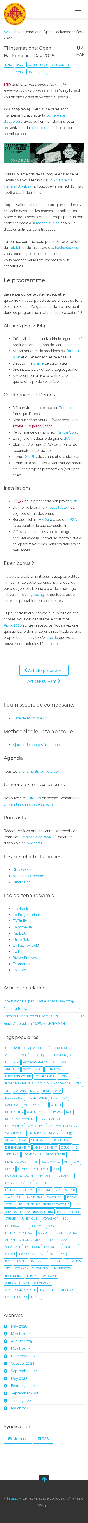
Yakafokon (42, 1282)
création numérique (21, 1218)
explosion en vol (32, 1254)
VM (66, 1161)
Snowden (52, 1247)
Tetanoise (67, 408)
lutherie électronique (58, 1289)
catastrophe (37, 1112)
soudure (45, 1232)
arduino (12, 1069)
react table (58, 507)
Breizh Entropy (25, 958)
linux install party (43, 1133)
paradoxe (65, 1176)
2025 (64, 1254)
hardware (61, 1083)
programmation (35, 1062)
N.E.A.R (70, 1190)
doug (65, 1147)
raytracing (35, 595)
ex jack (32, 945)
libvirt (23, 1169)
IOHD (8, 64)
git (7, 1090)
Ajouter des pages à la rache (36, 745)
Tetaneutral (22, 964)
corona (20, 1090)
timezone (46, 1176)
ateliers (59, 1062)
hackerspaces (66, 248)
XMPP (30, 457)
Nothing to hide (16, 1008)
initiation (53, 1069)
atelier (10, 1055)
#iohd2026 (13, 625)
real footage (15, 1161)
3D (76, 1147)
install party (15, 1261)
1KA (66, 438)
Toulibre (19, 970)
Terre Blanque (50, 1119)
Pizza (63, 1240)
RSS (45, 1439)
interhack (37, 72)
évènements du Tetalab (38, 771)
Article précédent (45, 670)
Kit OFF (56, 1261)
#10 (58, 1190)
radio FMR (35, 1197)
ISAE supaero (67, 1232)
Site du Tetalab (17, 1282)
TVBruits (20, 921)
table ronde (15, 72)
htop (34, 1161)
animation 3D (61, 1055)
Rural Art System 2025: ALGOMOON (34, 1023)
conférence (37, 64)
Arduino (12, 1154)
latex (63, 1076)
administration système (24, 1240)
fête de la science (19, 1232)
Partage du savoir (19, 1176)
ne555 (67, 1133)
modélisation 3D (33, 1055)
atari (23, 1140)
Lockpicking (32, 1154)
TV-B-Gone (38, 1261)
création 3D (14, 1133)
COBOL (9, 1204)
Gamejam (12, 1105)
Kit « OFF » (22, 870)
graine (38, 363)
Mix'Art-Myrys (68, 1211)
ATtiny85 (21, 1268)
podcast (34, 843)
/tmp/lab (21, 939)
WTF (53, 1254)
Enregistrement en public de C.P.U (32, 1016)
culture (44, 1190)
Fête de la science (19, 1190)
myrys (56, 1112)
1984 (51, 1225)
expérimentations (19, 1083)
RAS (69, 1112)
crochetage (32, 1069)
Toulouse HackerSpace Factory (44, 1204)
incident (70, 1247)
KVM (76, 1161)
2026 (20, 64)
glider (74, 501)
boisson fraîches (18, 1183)
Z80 (65, 1218)
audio (9, 1140)
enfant (32, 1275)
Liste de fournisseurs (30, 718)
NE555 (35, 1296)
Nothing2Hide (15, 1225)
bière (34, 1090)
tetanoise (38, 128)
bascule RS (61, 1140)
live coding (60, 64)
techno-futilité (48, 223)
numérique (40, 1140)
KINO (51, 1240)
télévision (73, 1261)
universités (61, 1268)
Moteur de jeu (35, 1105)
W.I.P (78, 1083)
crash (10, 1254)
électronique (59, 1048)
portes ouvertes (39, 1211)
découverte (55, 1154)
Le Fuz (18, 945)
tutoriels (34, 798)
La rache (49, 1275)
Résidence (35, 1126)
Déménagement (17, 1147)
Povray (43, 1083)
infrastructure (18, 1076)
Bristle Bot (21, 882)
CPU (20, 1197)
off (7, 1268)
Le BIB (18, 951)
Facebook (32, 1247)
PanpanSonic (68, 432)
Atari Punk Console (28, 876)
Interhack (20, 909)
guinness (43, 1183)
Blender (12, 1062)
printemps (41, 1169)
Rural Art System (19, 1119)
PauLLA (19, 933)
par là (53, 637)
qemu (9, 1169)
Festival (37, 1225)
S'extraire (13, 1211)
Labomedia (22, 927)
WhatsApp (13, 1247)
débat (71, 1197)
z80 (56, 1169)
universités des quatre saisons (28, 804)
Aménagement (45, 1147)
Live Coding (14, 1126)
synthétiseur (16, 1296)
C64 (45, 519)
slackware (51, 1161)
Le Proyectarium (26, 915)
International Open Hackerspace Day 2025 (39, 1001)
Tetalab (15, 248)
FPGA (72, 519)
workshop (50, 1218)
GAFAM (56, 1105)
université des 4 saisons (24, 1048)
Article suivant (42, 681)
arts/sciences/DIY (63, 1126)
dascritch (55, 1197)
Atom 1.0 (19, 1439)
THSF (46, 1090)
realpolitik (14, 1112)
